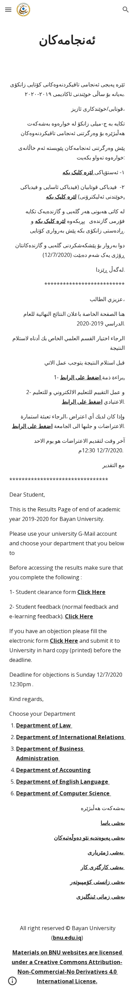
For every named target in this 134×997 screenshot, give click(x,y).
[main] (67, 39)
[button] (8, 9)
